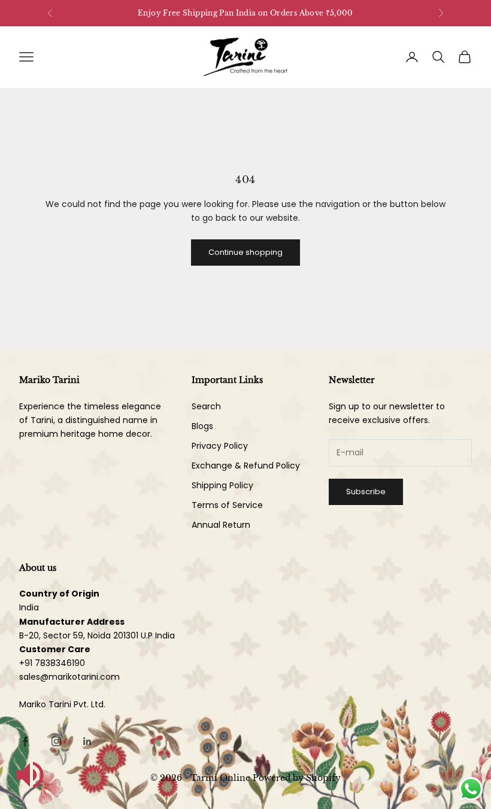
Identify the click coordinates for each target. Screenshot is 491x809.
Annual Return (221, 525)
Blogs (202, 426)
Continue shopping (245, 252)
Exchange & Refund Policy (246, 466)
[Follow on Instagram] (56, 741)
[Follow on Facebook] (25, 741)
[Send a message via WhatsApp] (471, 789)
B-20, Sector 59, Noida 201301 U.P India (97, 635)
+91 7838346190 (52, 663)
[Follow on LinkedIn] (87, 741)
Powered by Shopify (297, 777)
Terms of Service (227, 505)
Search (206, 406)
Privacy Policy (220, 446)
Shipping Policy (222, 485)
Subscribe (366, 491)
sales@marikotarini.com (69, 677)
